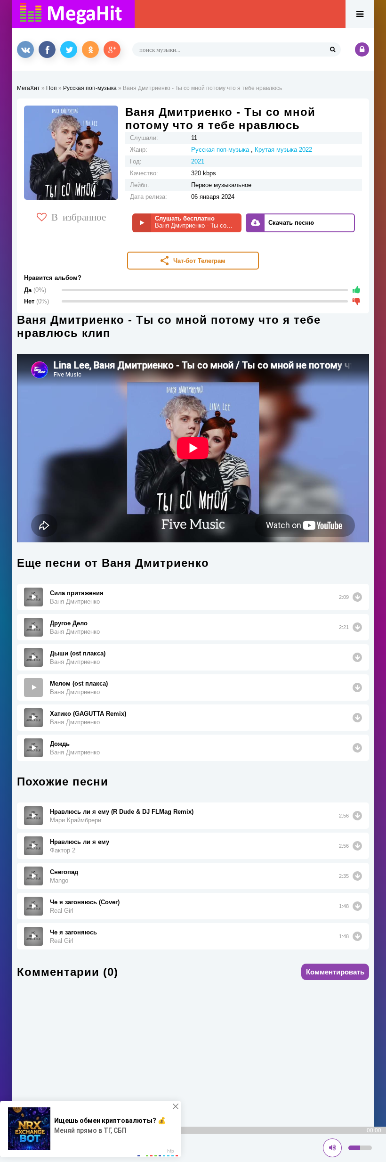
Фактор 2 (62, 850)
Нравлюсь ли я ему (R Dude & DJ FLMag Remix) (121, 811)
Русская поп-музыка (90, 88)
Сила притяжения (77, 593)
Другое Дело (69, 623)
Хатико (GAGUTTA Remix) (88, 713)
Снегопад (64, 872)
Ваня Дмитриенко (75, 601)
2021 (197, 161)
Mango (59, 880)
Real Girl (61, 910)
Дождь (60, 743)
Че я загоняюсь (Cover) (85, 902)
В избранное (78, 216)
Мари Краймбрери (75, 820)
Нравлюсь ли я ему (79, 841)
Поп (51, 88)
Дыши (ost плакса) (77, 653)
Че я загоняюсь (73, 932)
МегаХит (28, 88)
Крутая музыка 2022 (283, 149)
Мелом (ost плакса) (79, 683)
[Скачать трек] (357, 597)
